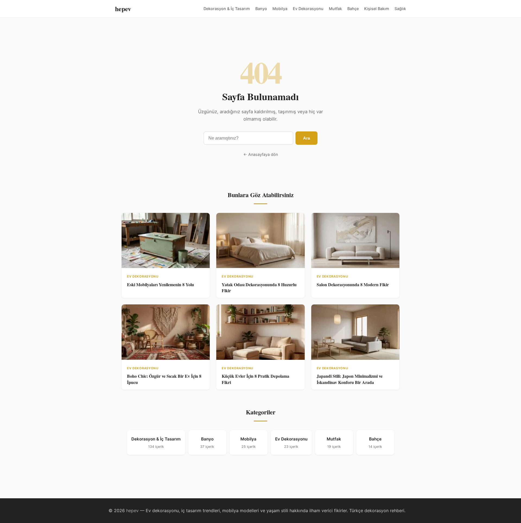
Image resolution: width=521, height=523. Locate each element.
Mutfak (335, 8)
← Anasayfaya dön (260, 154)
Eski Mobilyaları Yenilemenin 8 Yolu (160, 284)
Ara (306, 138)
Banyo (261, 8)
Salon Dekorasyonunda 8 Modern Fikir (353, 284)
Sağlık (400, 8)
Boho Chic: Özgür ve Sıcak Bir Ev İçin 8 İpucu (164, 379)
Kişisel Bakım (376, 8)
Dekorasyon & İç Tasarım (227, 8)
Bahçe (353, 8)
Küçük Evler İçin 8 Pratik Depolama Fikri (255, 379)
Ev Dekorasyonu (308, 8)
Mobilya (279, 8)
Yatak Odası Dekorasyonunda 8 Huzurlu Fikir (259, 287)
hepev (123, 8)
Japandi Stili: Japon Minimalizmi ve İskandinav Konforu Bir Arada (350, 379)
